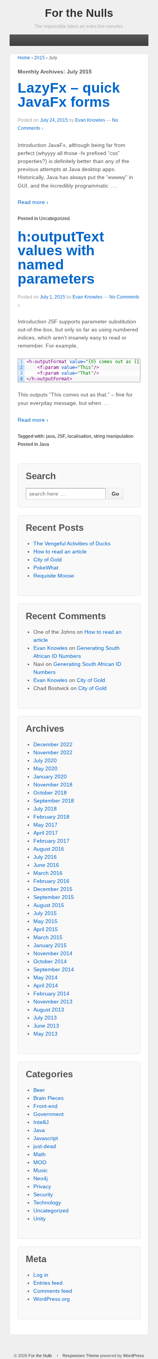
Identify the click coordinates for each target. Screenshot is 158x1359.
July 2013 (45, 1018)
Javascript (45, 1138)
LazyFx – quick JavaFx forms (69, 95)
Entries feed (48, 1283)
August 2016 (48, 849)
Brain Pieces (48, 1098)
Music (40, 1170)
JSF (61, 436)
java (50, 436)
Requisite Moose (53, 576)
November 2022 (52, 752)
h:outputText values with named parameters (61, 258)
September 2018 (53, 801)
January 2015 (50, 945)
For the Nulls (79, 13)
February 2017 (51, 841)
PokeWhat (45, 567)
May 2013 (45, 1034)
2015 (39, 57)
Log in (40, 1275)
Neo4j (40, 1178)
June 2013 (46, 1026)
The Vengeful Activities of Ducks (71, 543)
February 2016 (51, 881)
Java (44, 444)
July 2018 (45, 809)
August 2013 (48, 1010)
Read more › (33, 202)
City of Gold (47, 559)
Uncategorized (54, 218)
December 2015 (52, 889)
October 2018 (50, 793)
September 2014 (53, 969)
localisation (79, 436)
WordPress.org (51, 1299)
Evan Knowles (90, 120)
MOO (39, 1162)
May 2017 (45, 825)
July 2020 (45, 760)
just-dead (44, 1146)
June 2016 (46, 865)
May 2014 (45, 977)
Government (48, 1114)
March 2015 (48, 937)
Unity (39, 1218)
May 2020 (45, 768)
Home (24, 57)
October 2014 (50, 961)
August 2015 (48, 905)
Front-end (45, 1106)
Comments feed (52, 1291)
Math (39, 1154)
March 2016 (48, 873)
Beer (39, 1090)
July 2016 (45, 857)
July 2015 (45, 913)
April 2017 (45, 833)
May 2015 (45, 921)
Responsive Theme (81, 1355)
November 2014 (52, 953)
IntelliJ (41, 1122)
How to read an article (60, 551)
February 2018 (51, 817)
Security (43, 1194)
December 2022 (52, 744)
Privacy (42, 1186)
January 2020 (50, 776)
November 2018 (52, 784)
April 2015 (45, 929)
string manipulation (113, 436)
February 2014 (51, 993)
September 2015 (53, 897)
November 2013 (52, 1001)
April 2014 (45, 985)
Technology (47, 1202)
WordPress (133, 1355)
